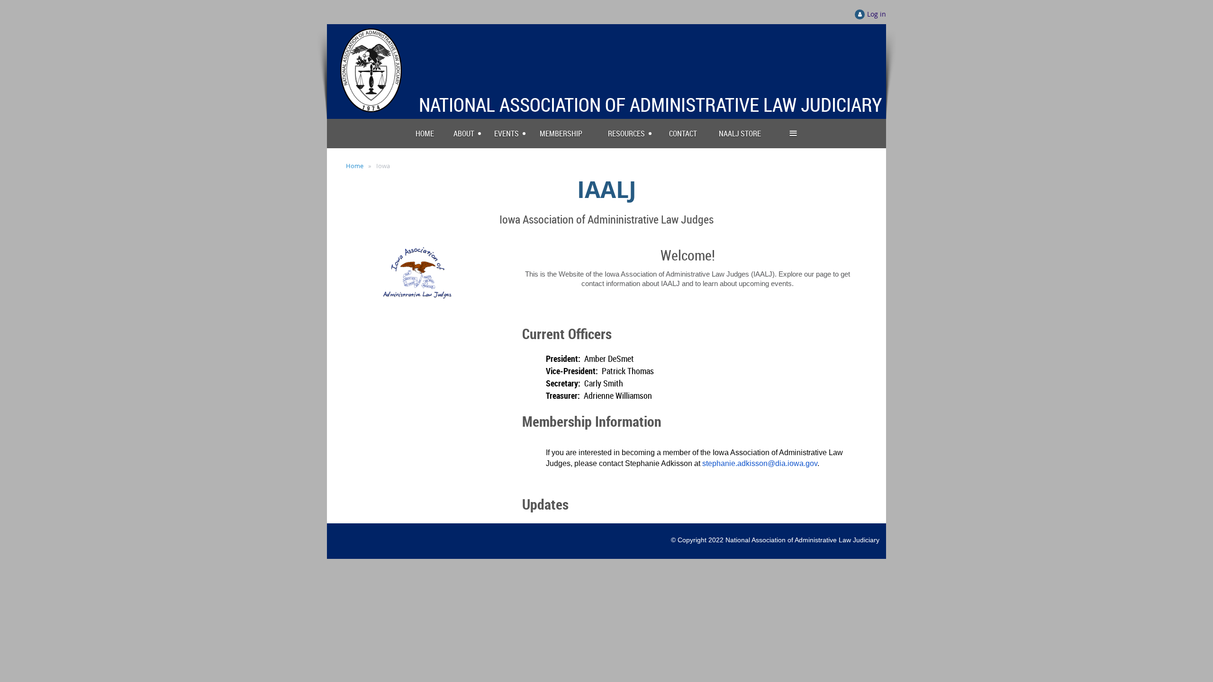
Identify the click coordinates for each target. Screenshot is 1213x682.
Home (354, 166)
